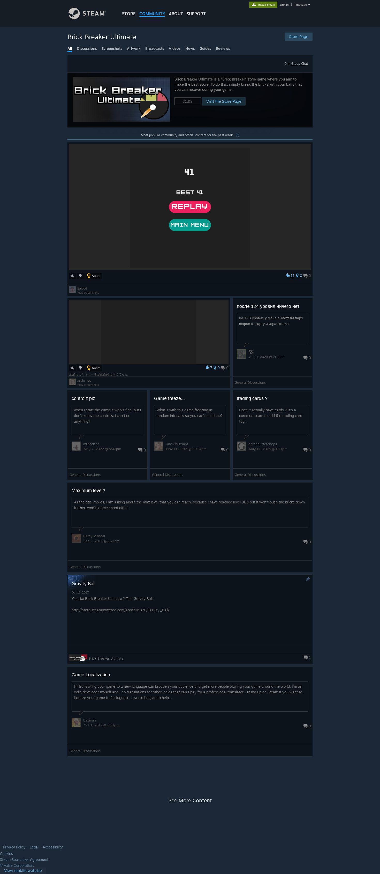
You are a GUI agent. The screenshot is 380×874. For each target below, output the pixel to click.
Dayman (89, 720)
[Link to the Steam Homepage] (87, 17)
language (301, 4)
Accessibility (53, 847)
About (176, 13)
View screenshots (88, 292)
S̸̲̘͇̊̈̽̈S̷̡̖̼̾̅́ (250, 352)
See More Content (190, 800)
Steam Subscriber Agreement (24, 859)
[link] (23, 871)
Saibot (82, 288)
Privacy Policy (14, 847)
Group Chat (299, 64)
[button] (190, 100)
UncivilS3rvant (177, 444)
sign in (284, 4)
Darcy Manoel (94, 536)
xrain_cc (84, 380)
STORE (129, 13)
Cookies (6, 854)
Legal (34, 847)
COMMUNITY (152, 13)
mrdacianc (91, 444)
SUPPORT (196, 13)
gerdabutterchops (262, 444)
